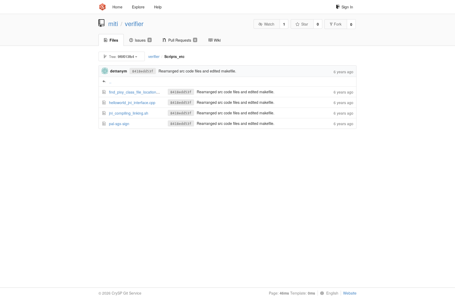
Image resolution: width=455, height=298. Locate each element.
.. (110, 81)
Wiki (217, 40)
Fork (338, 24)
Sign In (347, 6)
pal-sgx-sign (119, 123)
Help (158, 6)
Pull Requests (182, 40)
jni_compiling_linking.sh (128, 113)
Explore (138, 6)
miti (113, 23)
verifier (134, 23)
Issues (142, 40)
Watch (269, 24)
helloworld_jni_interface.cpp (132, 102)
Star (304, 24)
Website (350, 293)
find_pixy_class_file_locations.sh (136, 92)
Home (117, 6)
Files (114, 40)
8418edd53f (142, 71)
